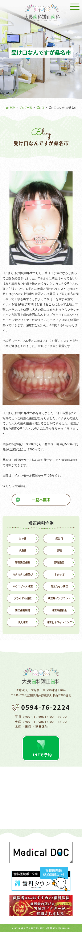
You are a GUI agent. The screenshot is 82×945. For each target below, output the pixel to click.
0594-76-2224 (45, 707)
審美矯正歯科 (22, 562)
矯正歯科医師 (22, 610)
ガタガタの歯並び (23, 574)
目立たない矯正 (59, 586)
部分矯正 (59, 562)
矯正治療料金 (59, 610)
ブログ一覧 (25, 107)
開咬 (59, 550)
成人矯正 (23, 622)
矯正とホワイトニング (59, 622)
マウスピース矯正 (23, 586)
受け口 (40, 107)
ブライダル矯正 (23, 598)
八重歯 (22, 550)
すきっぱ (59, 574)
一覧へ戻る (41, 499)
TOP (12, 107)
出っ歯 (22, 538)
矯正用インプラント (59, 598)
